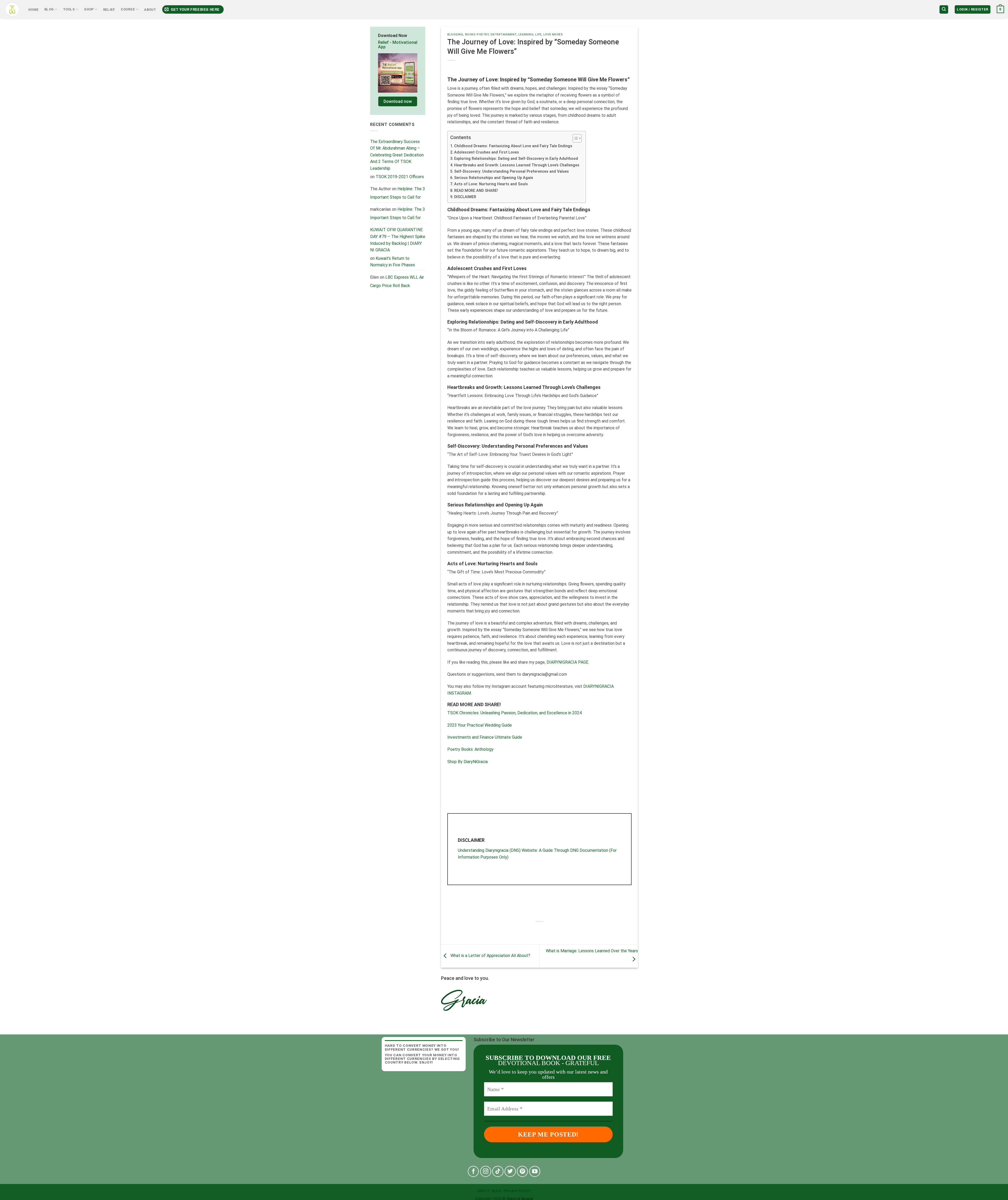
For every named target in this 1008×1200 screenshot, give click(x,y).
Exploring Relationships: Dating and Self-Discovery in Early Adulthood (516, 158)
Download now (398, 101)
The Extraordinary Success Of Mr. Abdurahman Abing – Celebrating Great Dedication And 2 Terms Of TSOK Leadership (397, 155)
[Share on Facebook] (525, 930)
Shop (89, 9)
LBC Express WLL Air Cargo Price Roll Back (397, 281)
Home (33, 10)
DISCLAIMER (465, 197)
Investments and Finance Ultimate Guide (484, 737)
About (150, 10)
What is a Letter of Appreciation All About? (489, 955)
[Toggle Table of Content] (574, 138)
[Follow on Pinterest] (522, 1171)
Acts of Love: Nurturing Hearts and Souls (491, 184)
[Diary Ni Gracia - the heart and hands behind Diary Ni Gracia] (12, 9)
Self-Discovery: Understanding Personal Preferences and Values (512, 171)
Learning (525, 34)
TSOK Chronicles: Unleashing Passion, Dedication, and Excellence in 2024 (514, 712)
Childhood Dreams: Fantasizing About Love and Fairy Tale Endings (513, 146)
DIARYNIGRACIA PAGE (566, 662)
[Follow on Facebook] (473, 1171)
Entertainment (503, 34)
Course (128, 9)
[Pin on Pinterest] (553, 930)
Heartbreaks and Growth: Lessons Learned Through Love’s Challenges (517, 165)
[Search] (943, 9)
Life (538, 34)
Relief (109, 10)
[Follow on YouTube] (534, 1171)
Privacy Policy (517, 1191)
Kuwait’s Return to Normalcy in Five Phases (392, 262)
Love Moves (553, 34)
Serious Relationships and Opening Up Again (494, 178)
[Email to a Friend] (544, 930)
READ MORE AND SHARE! (476, 190)
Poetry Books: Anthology (470, 749)
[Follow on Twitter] (510, 1171)
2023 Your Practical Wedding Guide (479, 725)
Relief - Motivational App (397, 45)
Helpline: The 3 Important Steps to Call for (397, 193)
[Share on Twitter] (534, 930)
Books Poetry (477, 34)
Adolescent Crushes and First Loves (487, 152)
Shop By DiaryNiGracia (467, 761)
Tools (69, 9)
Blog (49, 9)
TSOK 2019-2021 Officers (400, 176)
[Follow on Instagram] (485, 1171)
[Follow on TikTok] (497, 1171)
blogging (455, 34)
